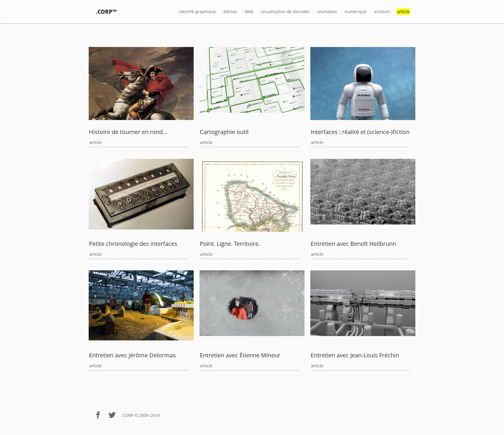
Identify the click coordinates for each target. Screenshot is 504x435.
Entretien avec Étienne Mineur (240, 355)
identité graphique (197, 12)
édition (230, 12)
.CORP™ (106, 12)
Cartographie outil (224, 132)
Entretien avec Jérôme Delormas (132, 355)
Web (249, 12)
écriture (382, 12)
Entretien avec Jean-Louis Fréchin (355, 355)
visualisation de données (285, 12)
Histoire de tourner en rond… (128, 132)
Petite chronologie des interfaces (133, 244)
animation (327, 12)
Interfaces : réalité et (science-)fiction (360, 132)
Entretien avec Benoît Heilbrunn (353, 244)
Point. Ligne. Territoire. (230, 244)
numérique (356, 12)
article (95, 142)
